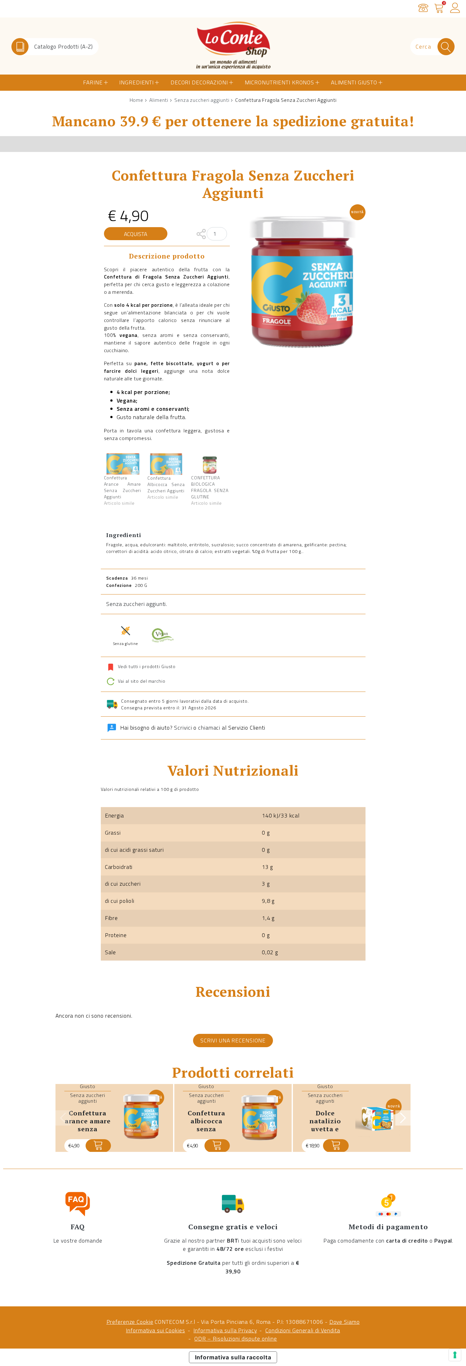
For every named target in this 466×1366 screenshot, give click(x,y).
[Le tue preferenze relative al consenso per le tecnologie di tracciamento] (455, 1355)
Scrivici (183, 727)
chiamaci (209, 727)
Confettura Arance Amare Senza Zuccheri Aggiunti (122, 487)
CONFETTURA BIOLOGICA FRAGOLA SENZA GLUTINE (210, 487)
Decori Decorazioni (199, 82)
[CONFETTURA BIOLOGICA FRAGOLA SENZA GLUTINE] (210, 464)
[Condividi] (201, 233)
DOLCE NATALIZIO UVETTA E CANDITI (325, 1125)
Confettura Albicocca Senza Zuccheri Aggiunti (166, 484)
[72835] (335, 1145)
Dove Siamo (344, 1321)
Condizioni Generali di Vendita (302, 1330)
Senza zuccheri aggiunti (201, 100)
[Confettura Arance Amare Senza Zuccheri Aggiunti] (122, 464)
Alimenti (158, 100)
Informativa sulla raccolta (233, 1357)
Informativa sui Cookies (155, 1330)
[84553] (98, 1145)
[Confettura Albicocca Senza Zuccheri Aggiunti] (166, 464)
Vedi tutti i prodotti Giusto (147, 666)
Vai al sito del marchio (141, 681)
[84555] (217, 1145)
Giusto (87, 1086)
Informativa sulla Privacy (225, 1330)
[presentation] (63, 1118)
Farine (92, 82)
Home (137, 100)
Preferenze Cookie (130, 1321)
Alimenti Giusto (354, 82)
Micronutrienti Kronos (279, 82)
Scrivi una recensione (233, 1040)
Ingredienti (136, 82)
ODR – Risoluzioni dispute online (235, 1338)
